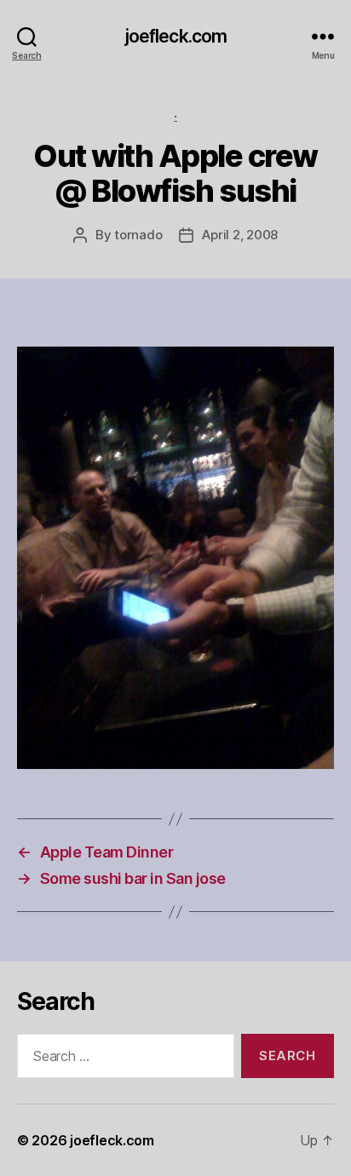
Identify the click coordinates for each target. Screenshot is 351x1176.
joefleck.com (175, 36)
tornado (138, 235)
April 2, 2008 (240, 235)
